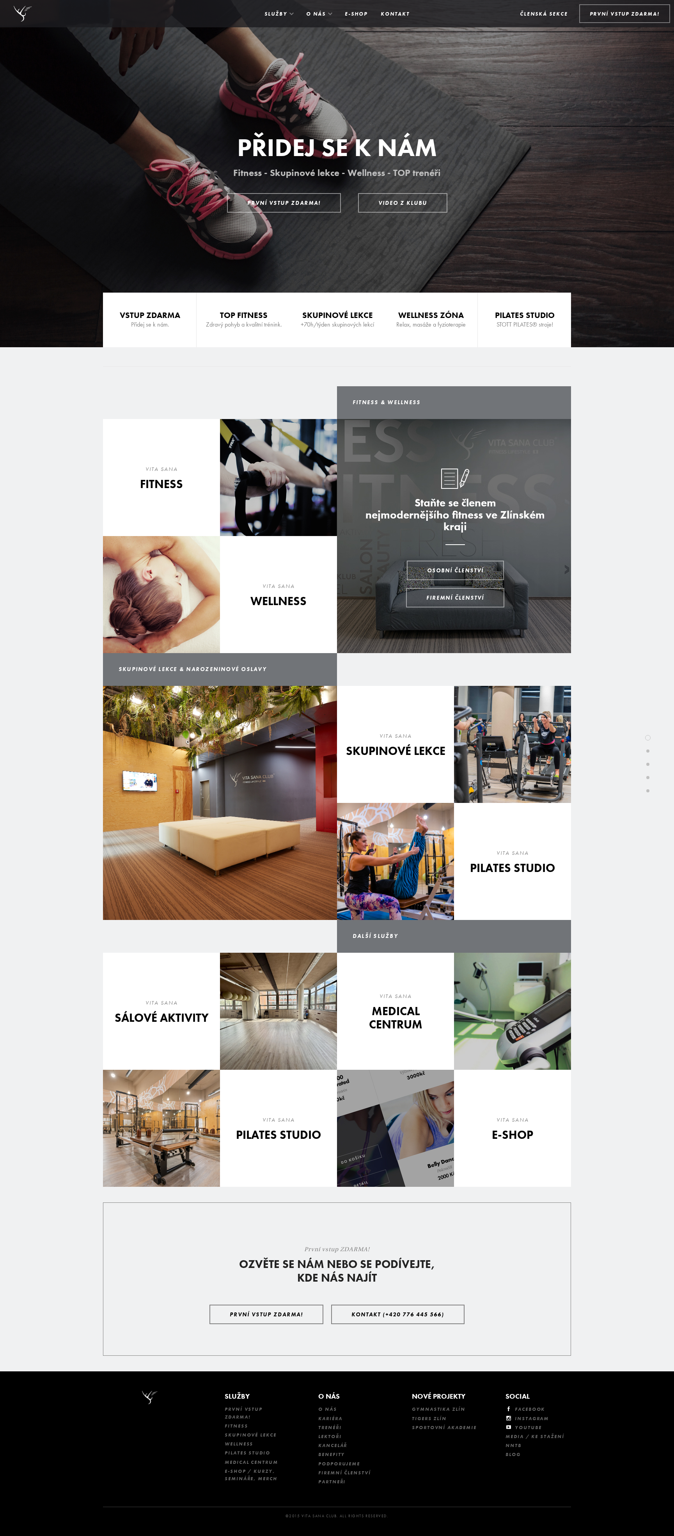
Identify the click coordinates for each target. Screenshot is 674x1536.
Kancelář (332, 1445)
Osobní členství (455, 570)
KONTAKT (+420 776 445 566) (397, 1314)
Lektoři (329, 1436)
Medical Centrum (251, 1462)
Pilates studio (247, 1453)
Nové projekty (438, 1396)
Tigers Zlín (429, 1418)
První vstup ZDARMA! (284, 202)
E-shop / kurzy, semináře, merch (251, 1475)
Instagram (532, 1418)
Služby (275, 14)
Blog (513, 1454)
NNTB (513, 1445)
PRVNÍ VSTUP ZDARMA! (625, 14)
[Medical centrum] (395, 1011)
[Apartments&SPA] (395, 744)
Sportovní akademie (444, 1427)
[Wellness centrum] (278, 594)
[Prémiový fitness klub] (161, 477)
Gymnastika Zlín (438, 1409)
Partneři (332, 1482)
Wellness (239, 1444)
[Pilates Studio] (524, 320)
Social (518, 1396)
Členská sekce (544, 14)
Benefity (331, 1454)
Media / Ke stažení (535, 1436)
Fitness (236, 1426)
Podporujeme (339, 1464)
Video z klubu (402, 202)
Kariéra (330, 1418)
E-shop (356, 14)
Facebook (530, 1409)
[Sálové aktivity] (161, 1011)
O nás (316, 14)
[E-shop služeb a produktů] (512, 1128)
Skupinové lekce (251, 1435)
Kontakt (395, 14)
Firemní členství (455, 597)
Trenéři (329, 1427)
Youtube (528, 1427)
